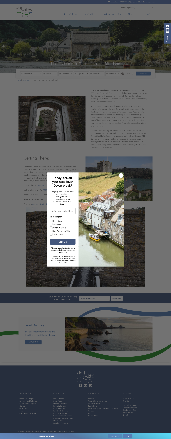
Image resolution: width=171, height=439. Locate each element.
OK (127, 436)
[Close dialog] (121, 175)
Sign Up (63, 241)
